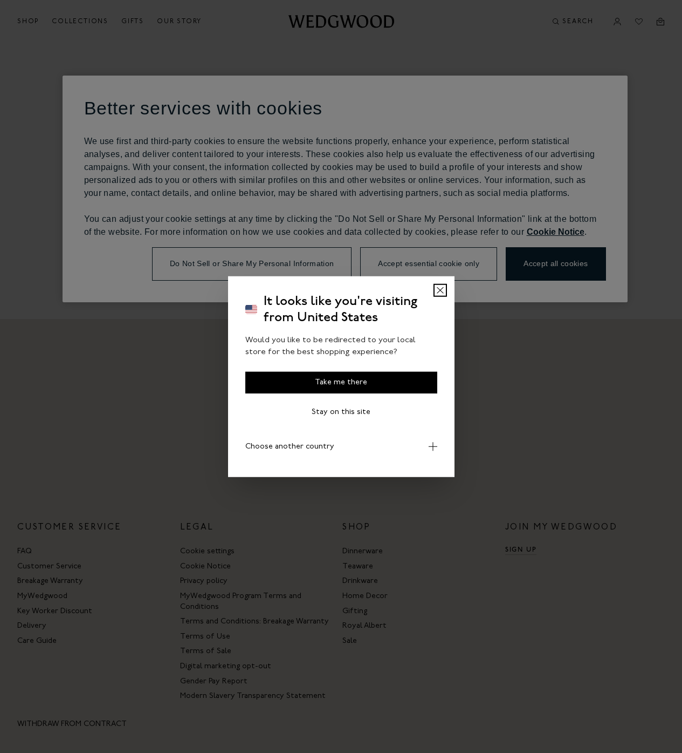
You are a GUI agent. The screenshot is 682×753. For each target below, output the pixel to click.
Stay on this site (341, 412)
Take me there (341, 382)
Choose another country (289, 446)
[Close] (440, 289)
